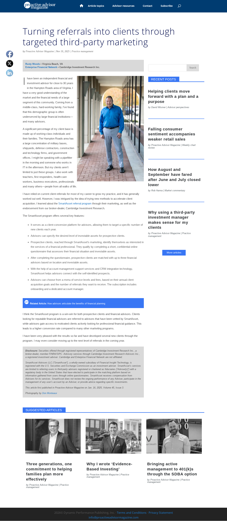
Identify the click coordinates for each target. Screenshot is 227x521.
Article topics (96, 6)
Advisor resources (123, 6)
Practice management (82, 51)
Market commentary (175, 190)
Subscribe (167, 6)
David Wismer (158, 107)
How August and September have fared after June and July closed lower (174, 177)
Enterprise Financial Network (41, 67)
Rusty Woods (32, 64)
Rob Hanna (157, 190)
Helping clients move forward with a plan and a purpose (173, 96)
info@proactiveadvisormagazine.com (114, 517)
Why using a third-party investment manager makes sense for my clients (171, 220)
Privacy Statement (161, 513)
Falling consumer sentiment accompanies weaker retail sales (171, 134)
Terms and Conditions (131, 513)
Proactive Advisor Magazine (40, 51)
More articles (174, 252)
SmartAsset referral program (75, 203)
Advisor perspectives (178, 107)
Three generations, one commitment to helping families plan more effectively (49, 471)
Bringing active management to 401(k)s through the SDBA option (172, 469)
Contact (147, 6)
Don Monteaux (49, 393)
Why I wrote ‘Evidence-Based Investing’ (109, 466)
